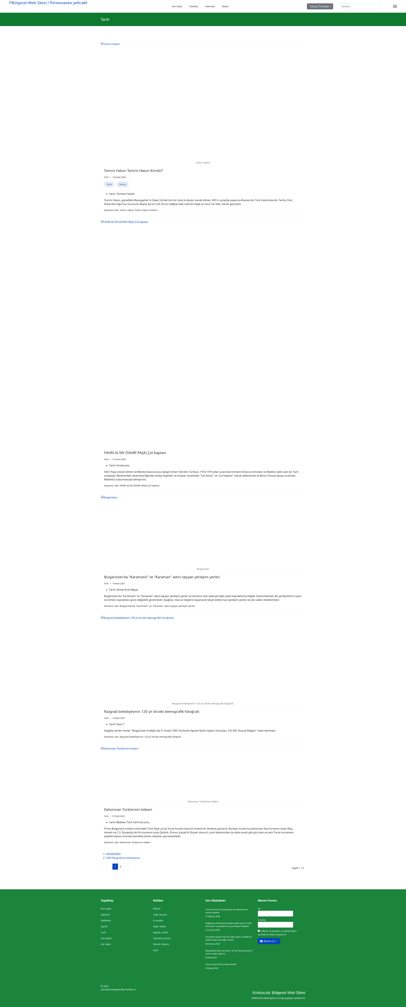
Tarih (106, 177)
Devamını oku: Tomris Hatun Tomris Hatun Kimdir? (131, 210)
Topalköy (193, 6)
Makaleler (106, 920)
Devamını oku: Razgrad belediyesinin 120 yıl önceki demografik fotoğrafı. (143, 736)
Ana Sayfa (176, 6)
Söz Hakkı (106, 944)
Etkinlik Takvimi (161, 944)
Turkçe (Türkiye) (319, 6)
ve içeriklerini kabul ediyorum (277, 932)
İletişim (225, 6)
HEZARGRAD (113, 854)
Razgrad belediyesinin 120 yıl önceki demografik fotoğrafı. (152, 711)
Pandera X (130, 989)
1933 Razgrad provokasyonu (123, 858)
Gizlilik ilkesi (290, 930)
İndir (155, 950)
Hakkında (210, 6)
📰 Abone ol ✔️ (269, 941)
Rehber (157, 908)
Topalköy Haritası (162, 938)
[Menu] (395, 6)
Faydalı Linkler (160, 932)
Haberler (105, 914)
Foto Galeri (106, 938)
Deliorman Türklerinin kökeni (128, 809)
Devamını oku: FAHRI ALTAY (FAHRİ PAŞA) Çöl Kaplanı (132, 485)
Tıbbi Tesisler (160, 914)
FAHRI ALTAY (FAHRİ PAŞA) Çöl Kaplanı (135, 452)
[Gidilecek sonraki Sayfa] (126, 867)
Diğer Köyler (159, 926)
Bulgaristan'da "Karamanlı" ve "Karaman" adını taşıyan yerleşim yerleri (162, 576)
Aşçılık (104, 926)
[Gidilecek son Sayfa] (132, 867)
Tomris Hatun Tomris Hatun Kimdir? (133, 170)
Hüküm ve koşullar (270, 930)
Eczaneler (158, 920)
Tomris (122, 184)
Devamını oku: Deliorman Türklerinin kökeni (127, 842)
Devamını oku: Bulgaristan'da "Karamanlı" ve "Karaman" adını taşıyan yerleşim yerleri (149, 605)
